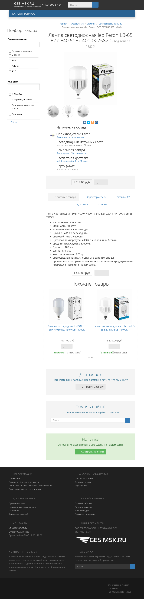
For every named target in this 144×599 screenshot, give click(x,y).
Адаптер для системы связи (23, 106)
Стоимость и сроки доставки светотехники (31, 485)
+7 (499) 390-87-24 (18, 528)
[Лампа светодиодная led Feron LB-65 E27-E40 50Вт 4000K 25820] (90, 78)
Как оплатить (79, 153)
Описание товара (65, 197)
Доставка (82, 204)
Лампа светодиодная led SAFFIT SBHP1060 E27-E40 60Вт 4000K (67, 327)
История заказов (83, 506)
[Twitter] (88, 122)
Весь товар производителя (70, 137)
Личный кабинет (83, 503)
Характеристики (96, 197)
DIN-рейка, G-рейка (22, 99)
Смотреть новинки (92, 451)
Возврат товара (83, 482)
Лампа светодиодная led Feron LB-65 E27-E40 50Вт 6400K (114, 327)
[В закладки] (97, 182)
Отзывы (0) (123, 197)
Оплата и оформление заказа (24, 482)
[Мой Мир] (96, 122)
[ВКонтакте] (84, 122)
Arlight (15, 65)
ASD (14, 71)
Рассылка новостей (85, 513)
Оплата (102, 204)
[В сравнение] (104, 182)
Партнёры (14, 510)
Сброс (14, 122)
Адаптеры (17, 113)
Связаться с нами (84, 478)
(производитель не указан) (22, 53)
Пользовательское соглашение (25, 489)
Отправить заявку (92, 386)
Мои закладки (82, 510)
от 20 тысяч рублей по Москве (72, 161)
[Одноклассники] (92, 122)
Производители (17, 503)
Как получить (63, 153)
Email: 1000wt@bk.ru (19, 531)
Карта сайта (81, 485)
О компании (15, 478)
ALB (14, 60)
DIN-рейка (17, 94)
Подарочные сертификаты (22, 506)
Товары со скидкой (18, 513)
